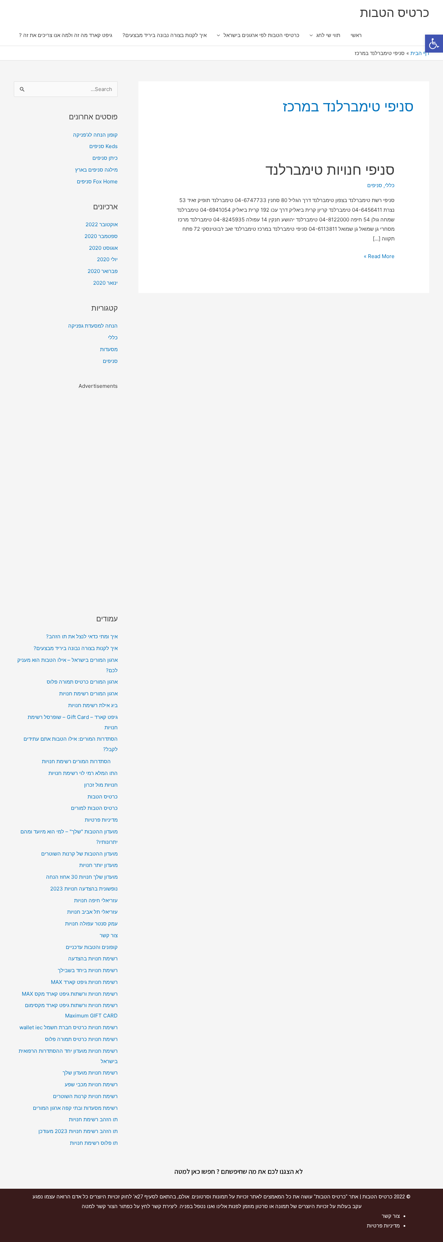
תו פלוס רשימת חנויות (94, 1143)
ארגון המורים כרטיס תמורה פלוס (82, 681)
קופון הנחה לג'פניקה (95, 134)
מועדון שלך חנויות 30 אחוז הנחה (82, 877)
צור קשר (109, 935)
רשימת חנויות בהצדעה (93, 958)
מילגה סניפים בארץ (96, 169)
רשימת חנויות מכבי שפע (91, 1084)
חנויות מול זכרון (101, 785)
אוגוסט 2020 (103, 248)
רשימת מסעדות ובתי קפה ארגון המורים (75, 1108)
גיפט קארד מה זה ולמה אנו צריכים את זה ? (65, 35)
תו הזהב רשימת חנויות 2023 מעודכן (78, 1131)
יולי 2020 (107, 259)
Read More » (379, 255)
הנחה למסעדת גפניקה (93, 325)
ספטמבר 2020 (101, 236)
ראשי (356, 35)
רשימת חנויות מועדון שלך (90, 1072)
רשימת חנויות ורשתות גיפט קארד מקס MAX (70, 993)
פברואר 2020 (103, 271)
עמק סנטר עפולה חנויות (91, 923)
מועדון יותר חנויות (98, 865)
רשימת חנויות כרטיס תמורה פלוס (81, 1039)
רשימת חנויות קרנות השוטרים (85, 1096)
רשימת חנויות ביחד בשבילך (88, 970)
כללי (390, 185)
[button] (434, 44)
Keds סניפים (103, 146)
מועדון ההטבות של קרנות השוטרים (79, 853)
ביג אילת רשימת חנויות (93, 705)
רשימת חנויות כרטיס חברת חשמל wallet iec (68, 1027)
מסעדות (109, 349)
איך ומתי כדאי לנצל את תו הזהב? (82, 636)
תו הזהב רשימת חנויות (93, 1119)
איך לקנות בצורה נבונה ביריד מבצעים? (165, 35)
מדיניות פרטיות (101, 819)
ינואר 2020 (105, 283)
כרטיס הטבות (394, 12)
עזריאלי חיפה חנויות (96, 900)
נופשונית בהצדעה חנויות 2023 (84, 888)
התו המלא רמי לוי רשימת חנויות (83, 773)
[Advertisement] (66, 495)
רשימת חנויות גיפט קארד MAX (84, 982)
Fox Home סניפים (97, 181)
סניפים (374, 185)
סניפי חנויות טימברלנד (330, 169)
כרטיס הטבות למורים (94, 808)
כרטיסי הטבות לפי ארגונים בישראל (261, 35)
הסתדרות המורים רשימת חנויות (76, 761)
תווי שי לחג (328, 35)
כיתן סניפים (105, 158)
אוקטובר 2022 (101, 224)
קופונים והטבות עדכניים (92, 947)
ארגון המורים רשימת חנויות (88, 693)
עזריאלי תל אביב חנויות (92, 911)
